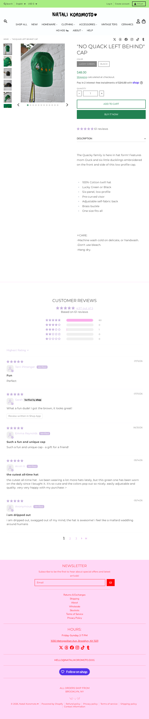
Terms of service (109, 704)
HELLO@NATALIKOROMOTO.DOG (74, 660)
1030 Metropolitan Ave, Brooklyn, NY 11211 (74, 640)
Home (6, 39)
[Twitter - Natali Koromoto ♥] (114, 39)
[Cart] (144, 21)
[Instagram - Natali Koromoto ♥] (132, 39)
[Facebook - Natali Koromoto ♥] (126, 39)
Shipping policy (128, 704)
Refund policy (73, 704)
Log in (109, 3)
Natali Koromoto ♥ (29, 704)
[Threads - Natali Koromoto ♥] (120, 39)
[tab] (28, 105)
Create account (122, 3)
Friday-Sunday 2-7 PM (74, 635)
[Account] (138, 21)
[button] (85, 129)
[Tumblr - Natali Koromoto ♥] (143, 39)
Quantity (81, 88)
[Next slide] (67, 104)
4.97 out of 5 (84, 308)
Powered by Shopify (52, 704)
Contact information (74, 706)
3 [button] (76, 538)
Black (104, 64)
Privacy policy (90, 704)
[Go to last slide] (18, 104)
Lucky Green (87, 64)
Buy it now (111, 114)
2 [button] (70, 538)
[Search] (5, 21)
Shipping (82, 77)
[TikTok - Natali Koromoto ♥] (137, 39)
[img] (15, 361)
